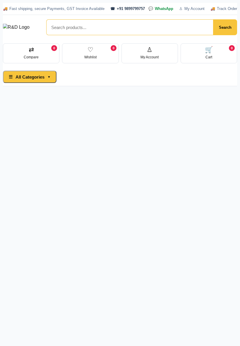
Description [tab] (26, 245)
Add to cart (157, 159)
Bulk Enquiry (117, 76)
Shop (90, 76)
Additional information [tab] (71, 245)
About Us (166, 76)
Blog (144, 76)
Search (225, 27)
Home (70, 76)
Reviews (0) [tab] (117, 245)
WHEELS (171, 196)
